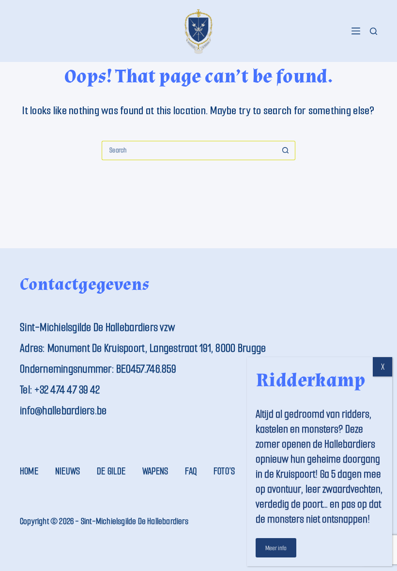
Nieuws (67, 471)
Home (29, 471)
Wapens (155, 471)
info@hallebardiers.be (63, 410)
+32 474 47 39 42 (67, 389)
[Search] (373, 31)
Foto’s (224, 471)
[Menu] (355, 31)
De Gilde (111, 471)
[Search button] (285, 150)
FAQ (191, 471)
